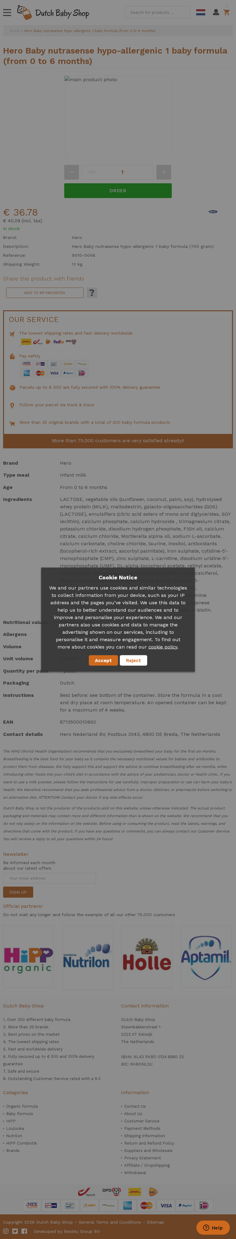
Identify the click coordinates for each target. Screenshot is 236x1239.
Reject (133, 660)
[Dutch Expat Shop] (53, 12)
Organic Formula (22, 1106)
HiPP (11, 1121)
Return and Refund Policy (149, 1143)
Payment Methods (142, 1128)
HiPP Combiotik (21, 1143)
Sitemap (155, 1222)
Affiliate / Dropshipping (147, 1165)
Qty (92, 172)
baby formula (57, 1019)
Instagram (6, 1231)
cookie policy (163, 646)
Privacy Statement (142, 1158)
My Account (216, 12)
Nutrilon (14, 1136)
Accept (103, 660)
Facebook (25, 1231)
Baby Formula (19, 1113)
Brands (13, 1150)
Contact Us (135, 1106)
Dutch (200, 12)
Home (15, 31)
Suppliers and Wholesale (148, 1150)
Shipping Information (144, 1136)
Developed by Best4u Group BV (67, 1231)
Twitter (15, 1231)
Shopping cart (227, 12)
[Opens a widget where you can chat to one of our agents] (213, 1228)
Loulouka (15, 1128)
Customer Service (141, 1121)
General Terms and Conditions (110, 1222)
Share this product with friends (43, 278)
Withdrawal (135, 1172)
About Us (133, 1113)
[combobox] (157, 12)
